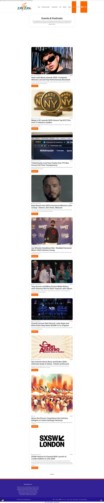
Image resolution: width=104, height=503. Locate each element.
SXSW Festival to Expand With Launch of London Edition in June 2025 (48, 457)
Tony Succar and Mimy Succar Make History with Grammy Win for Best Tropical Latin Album (51, 287)
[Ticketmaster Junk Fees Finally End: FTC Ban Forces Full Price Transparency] (52, 146)
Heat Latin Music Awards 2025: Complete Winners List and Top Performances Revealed (50, 78)
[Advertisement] (52, 35)
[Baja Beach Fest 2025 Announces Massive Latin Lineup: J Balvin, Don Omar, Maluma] (52, 188)
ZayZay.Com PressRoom (36, 75)
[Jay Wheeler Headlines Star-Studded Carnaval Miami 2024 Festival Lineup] (52, 231)
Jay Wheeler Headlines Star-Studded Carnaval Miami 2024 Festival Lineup (51, 248)
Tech (60, 7)
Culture (69, 7)
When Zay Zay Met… (46, 7)
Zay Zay (33, 416)
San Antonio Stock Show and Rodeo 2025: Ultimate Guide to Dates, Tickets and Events (50, 362)
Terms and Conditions (83, 499)
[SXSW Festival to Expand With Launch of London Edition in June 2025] (52, 441)
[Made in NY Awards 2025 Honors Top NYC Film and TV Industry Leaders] (52, 103)
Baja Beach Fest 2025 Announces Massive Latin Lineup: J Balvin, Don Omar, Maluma (51, 206)
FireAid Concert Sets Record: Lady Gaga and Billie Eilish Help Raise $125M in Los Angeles (50, 324)
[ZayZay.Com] (24, 6)
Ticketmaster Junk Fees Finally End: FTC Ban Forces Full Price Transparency (50, 163)
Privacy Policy (75, 499)
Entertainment (55, 7)
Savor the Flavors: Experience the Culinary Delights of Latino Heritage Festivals (49, 419)
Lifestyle (64, 7)
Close (31, 0)
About (71, 499)
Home (39, 7)
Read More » (34, 85)
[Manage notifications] (101, 500)
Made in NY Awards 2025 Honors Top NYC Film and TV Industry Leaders (51, 121)
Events (74, 7)
